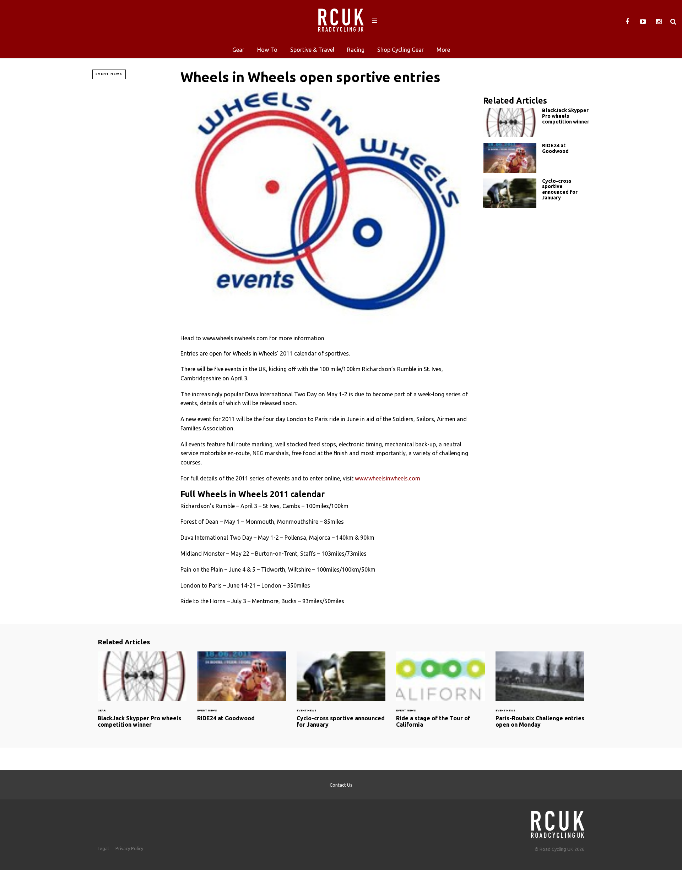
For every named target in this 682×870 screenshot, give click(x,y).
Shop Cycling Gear (400, 49)
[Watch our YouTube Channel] (643, 22)
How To (267, 49)
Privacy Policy (129, 848)
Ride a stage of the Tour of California (440, 693)
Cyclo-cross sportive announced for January (536, 193)
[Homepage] (557, 822)
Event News (109, 74)
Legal (103, 848)
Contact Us (341, 784)
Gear (238, 49)
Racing (355, 49)
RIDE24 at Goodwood (536, 157)
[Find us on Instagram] (659, 22)
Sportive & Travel (312, 49)
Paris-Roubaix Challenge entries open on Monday (540, 693)
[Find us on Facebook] (627, 22)
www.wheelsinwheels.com (387, 478)
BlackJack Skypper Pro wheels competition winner (536, 122)
